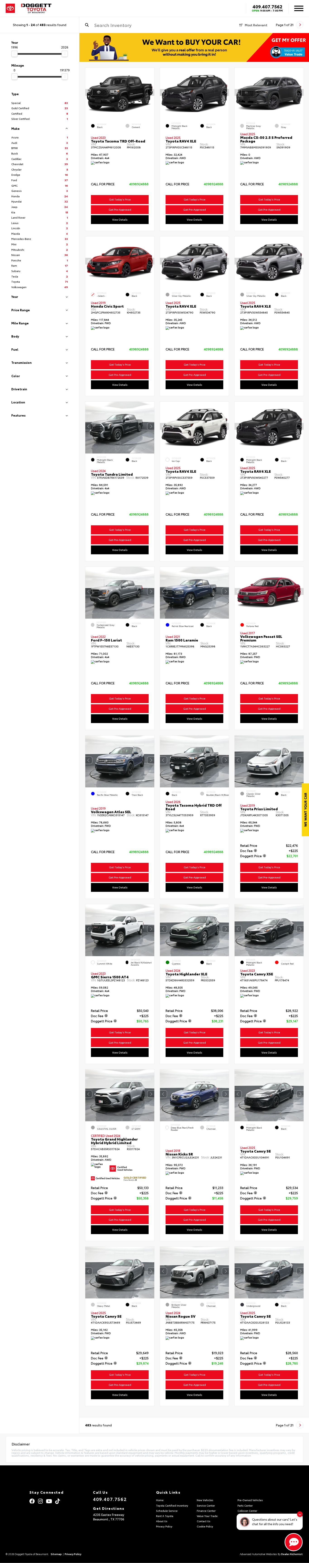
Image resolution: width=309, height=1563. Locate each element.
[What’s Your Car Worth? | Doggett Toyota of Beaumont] (194, 47)
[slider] (14, 54)
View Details (120, 219)
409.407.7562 (267, 6)
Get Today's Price (120, 199)
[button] (151, 92)
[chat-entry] (294, 1542)
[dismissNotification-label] (300, 1514)
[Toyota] (10, 8)
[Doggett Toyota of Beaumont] (36, 8)
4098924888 (139, 184)
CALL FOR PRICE (103, 184)
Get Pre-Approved (120, 209)
